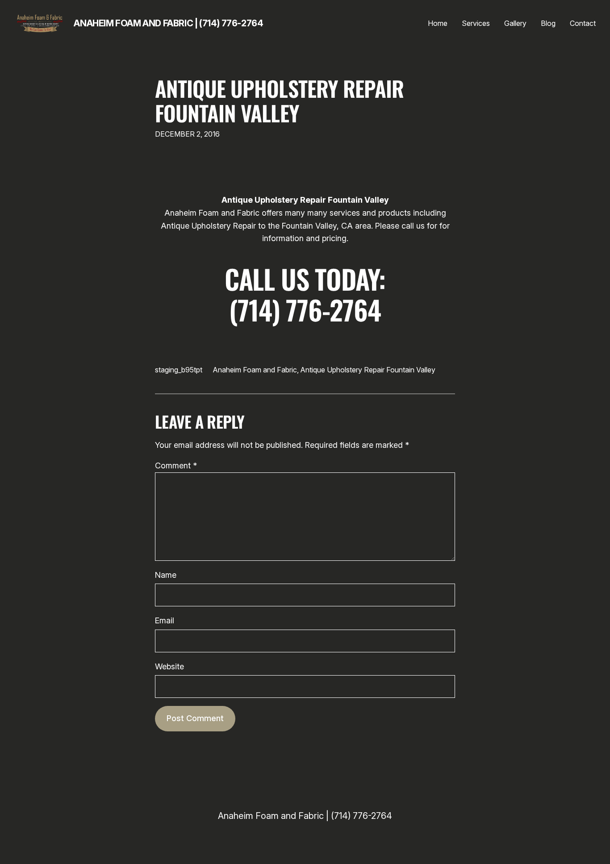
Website (169, 666)
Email (164, 620)
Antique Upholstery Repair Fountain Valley (279, 100)
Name (165, 575)
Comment (176, 465)
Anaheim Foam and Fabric (255, 369)
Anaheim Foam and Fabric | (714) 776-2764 (168, 23)
